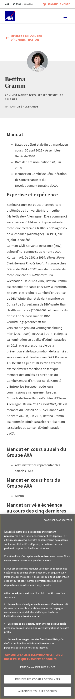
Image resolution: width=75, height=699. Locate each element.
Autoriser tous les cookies (37, 691)
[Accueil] (10, 16)
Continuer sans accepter (58, 520)
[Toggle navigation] (65, 16)
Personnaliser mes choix (37, 667)
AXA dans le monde (59, 4)
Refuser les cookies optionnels (37, 679)
